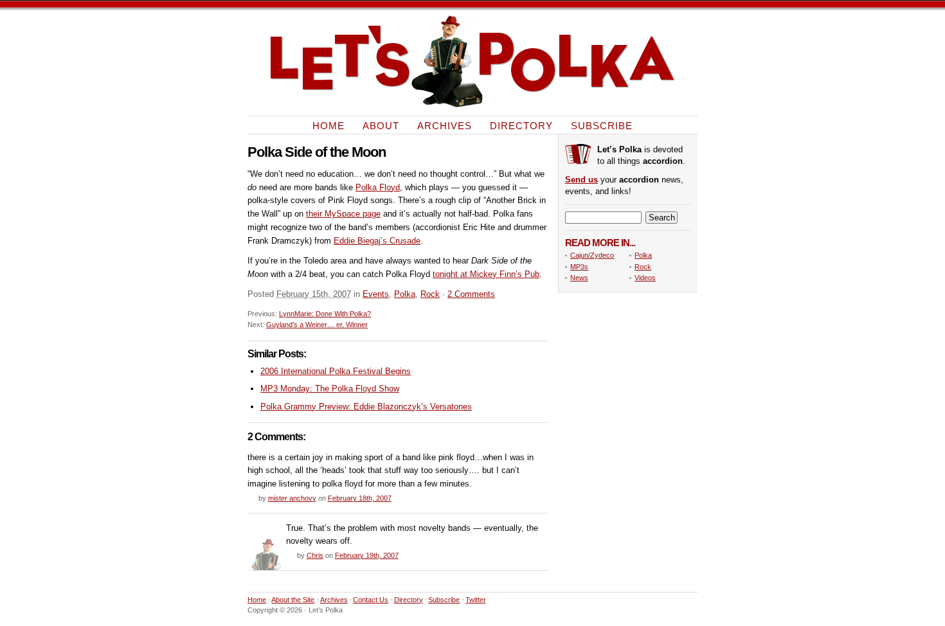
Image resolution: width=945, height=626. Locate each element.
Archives (444, 125)
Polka (404, 294)
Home (328, 125)
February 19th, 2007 (367, 555)
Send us (581, 179)
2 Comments (471, 294)
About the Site (292, 600)
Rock (430, 294)
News (579, 278)
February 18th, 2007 (360, 498)
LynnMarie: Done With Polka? (325, 313)
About (381, 125)
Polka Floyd (378, 187)
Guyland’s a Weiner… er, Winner (317, 324)
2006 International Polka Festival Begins (335, 371)
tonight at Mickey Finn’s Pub (486, 274)
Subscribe (602, 125)
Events (376, 294)
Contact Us (370, 600)
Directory (521, 125)
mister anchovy (292, 498)
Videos (645, 278)
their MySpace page (343, 214)
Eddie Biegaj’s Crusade (377, 241)
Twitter (475, 600)
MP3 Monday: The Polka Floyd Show (329, 388)
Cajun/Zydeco (592, 255)
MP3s (579, 267)
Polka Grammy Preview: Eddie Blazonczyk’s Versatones (366, 406)
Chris (315, 555)
